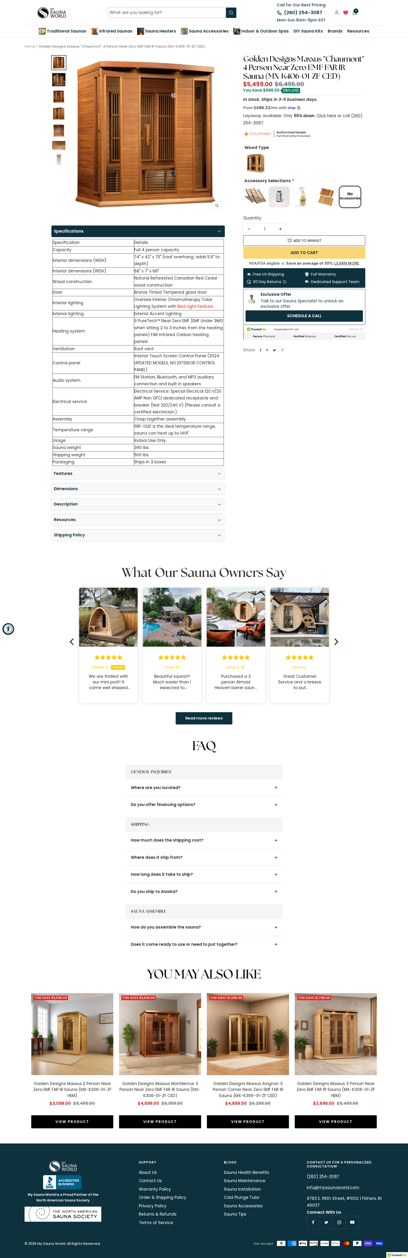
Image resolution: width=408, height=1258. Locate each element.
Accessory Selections (267, 181)
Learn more (347, 263)
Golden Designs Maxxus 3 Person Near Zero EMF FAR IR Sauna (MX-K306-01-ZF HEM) (336, 1089)
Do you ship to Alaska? (154, 891)
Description (66, 504)
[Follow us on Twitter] (326, 1222)
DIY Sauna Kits (308, 31)
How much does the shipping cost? (167, 840)
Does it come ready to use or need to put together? (184, 944)
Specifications (69, 231)
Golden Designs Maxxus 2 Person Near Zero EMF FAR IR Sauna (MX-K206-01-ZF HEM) (72, 1089)
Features (63, 473)
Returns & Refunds (157, 1214)
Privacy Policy (153, 1206)
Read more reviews (204, 718)
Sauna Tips (235, 1214)
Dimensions (66, 489)
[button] (73, 641)
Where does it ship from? (157, 857)
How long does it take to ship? (162, 874)
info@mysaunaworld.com (333, 1187)
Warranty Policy (155, 1189)
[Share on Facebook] (261, 350)
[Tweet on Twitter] (274, 350)
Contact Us (150, 1181)
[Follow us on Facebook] (313, 1222)
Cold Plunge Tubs (241, 1197)
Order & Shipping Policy (162, 1197)
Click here (326, 116)
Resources (65, 519)
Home (30, 46)
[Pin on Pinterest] (267, 350)
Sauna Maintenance (244, 1181)
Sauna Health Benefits (246, 1172)
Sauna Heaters (160, 31)
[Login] (337, 13)
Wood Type (256, 147)
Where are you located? (156, 787)
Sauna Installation (242, 1189)
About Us (148, 1172)
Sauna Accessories (208, 31)
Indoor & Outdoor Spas (264, 31)
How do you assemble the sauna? (166, 927)
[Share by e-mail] (282, 350)
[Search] (231, 13)
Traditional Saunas (66, 31)
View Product (72, 1121)
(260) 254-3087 (303, 12)
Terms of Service (156, 1222)
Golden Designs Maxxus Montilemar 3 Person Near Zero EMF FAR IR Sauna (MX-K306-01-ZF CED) (160, 1089)
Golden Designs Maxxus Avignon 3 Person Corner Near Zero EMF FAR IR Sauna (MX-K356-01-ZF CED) (248, 1089)
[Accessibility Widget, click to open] (8, 629)
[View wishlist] (345, 13)
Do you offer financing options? (163, 804)
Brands (335, 31)
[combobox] (167, 13)
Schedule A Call (304, 316)
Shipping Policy (69, 535)
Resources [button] (358, 31)
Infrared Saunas (115, 31)
